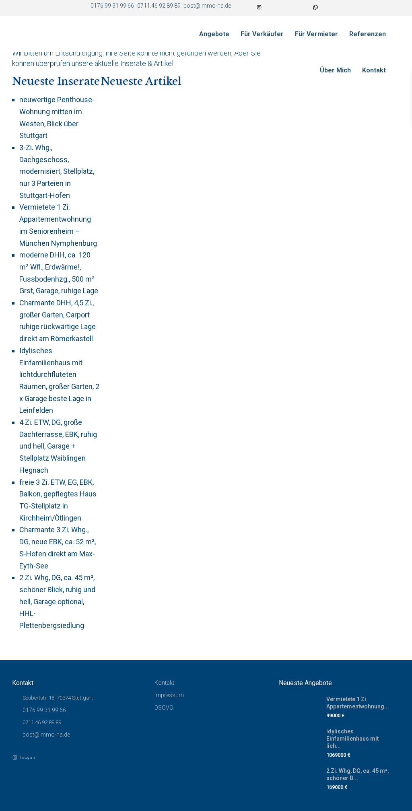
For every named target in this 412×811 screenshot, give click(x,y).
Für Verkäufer (262, 34)
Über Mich (335, 70)
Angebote (214, 34)
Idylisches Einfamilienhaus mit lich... (352, 738)
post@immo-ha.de (46, 734)
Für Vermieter (316, 34)
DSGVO (163, 707)
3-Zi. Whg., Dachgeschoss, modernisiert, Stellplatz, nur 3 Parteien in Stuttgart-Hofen (56, 171)
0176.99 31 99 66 (44, 710)
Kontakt (374, 70)
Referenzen (367, 34)
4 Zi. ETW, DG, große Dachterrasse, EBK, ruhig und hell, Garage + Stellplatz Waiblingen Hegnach (58, 446)
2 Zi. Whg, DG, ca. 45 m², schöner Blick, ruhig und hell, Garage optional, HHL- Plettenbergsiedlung (57, 601)
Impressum (169, 695)
